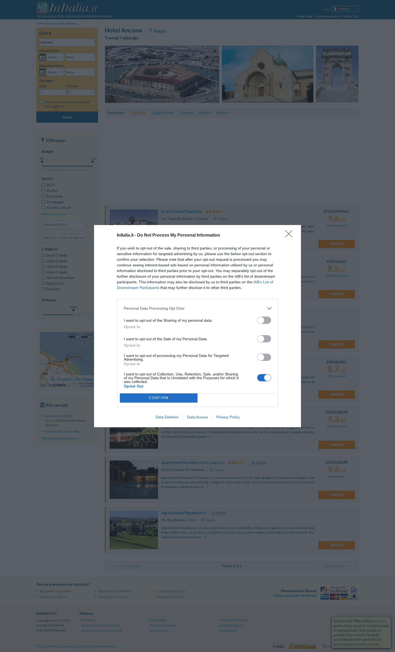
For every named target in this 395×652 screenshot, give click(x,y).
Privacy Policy (228, 417)
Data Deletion (167, 417)
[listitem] (197, 308)
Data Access (197, 417)
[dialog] (197, 326)
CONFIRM (159, 398)
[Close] (290, 235)
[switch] (264, 320)
